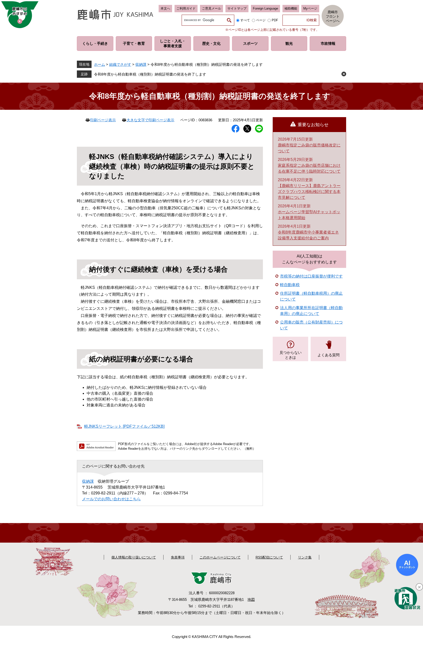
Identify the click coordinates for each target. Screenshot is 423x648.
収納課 (140, 64)
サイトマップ (237, 8)
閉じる (343, 74)
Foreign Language (265, 8)
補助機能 (290, 8)
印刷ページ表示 (103, 120)
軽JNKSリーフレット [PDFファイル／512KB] (124, 426)
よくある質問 (328, 355)
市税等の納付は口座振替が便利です (311, 276)
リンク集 (305, 557)
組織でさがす (120, 64)
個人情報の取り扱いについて (133, 557)
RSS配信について (269, 557)
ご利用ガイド (186, 8)
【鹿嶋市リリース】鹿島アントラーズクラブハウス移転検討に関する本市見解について (309, 192)
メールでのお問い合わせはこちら (111, 499)
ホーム (99, 64)
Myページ (310, 8)
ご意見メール (211, 8)
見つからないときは (291, 354)
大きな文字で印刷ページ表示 (150, 120)
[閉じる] (419, 587)
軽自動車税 (290, 285)
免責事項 (178, 557)
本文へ (165, 8)
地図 (251, 599)
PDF (275, 20)
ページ (261, 20)
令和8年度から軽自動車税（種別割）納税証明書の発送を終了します (150, 74)
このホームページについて (220, 557)
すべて (245, 20)
